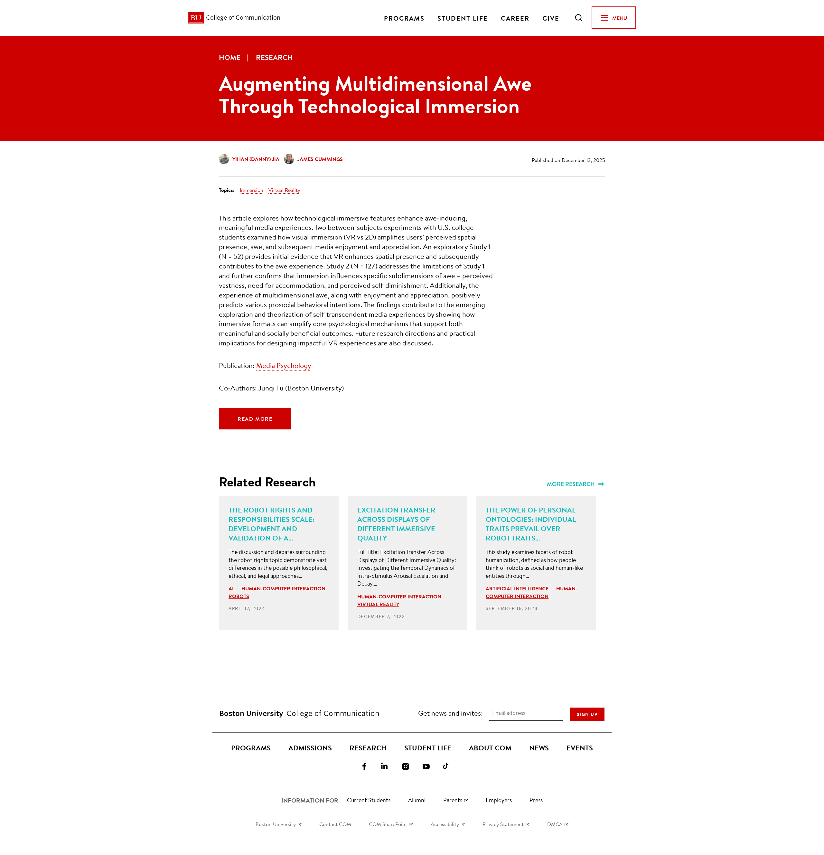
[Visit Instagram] (409, 766)
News (539, 748)
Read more (255, 418)
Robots (239, 596)
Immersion (251, 189)
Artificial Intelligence (518, 588)
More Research (571, 484)
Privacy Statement (503, 824)
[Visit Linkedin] (389, 766)
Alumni (417, 800)
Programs (404, 18)
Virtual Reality (284, 189)
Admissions (310, 748)
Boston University (276, 824)
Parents (452, 800)
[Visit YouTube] (430, 766)
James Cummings (320, 159)
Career (515, 18)
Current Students (368, 800)
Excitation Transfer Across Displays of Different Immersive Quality (396, 524)
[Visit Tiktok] (450, 766)
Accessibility (445, 824)
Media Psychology (283, 365)
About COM (490, 748)
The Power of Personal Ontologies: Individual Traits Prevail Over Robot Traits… (531, 524)
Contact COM (335, 824)
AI (232, 588)
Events (579, 748)
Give (550, 18)
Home (229, 57)
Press (536, 800)
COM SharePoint (388, 824)
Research (274, 57)
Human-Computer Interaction (283, 588)
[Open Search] (578, 17)
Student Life (462, 18)
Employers (499, 800)
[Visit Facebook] (368, 766)
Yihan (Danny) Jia (255, 159)
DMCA (555, 824)
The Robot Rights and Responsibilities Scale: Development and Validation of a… (271, 524)
